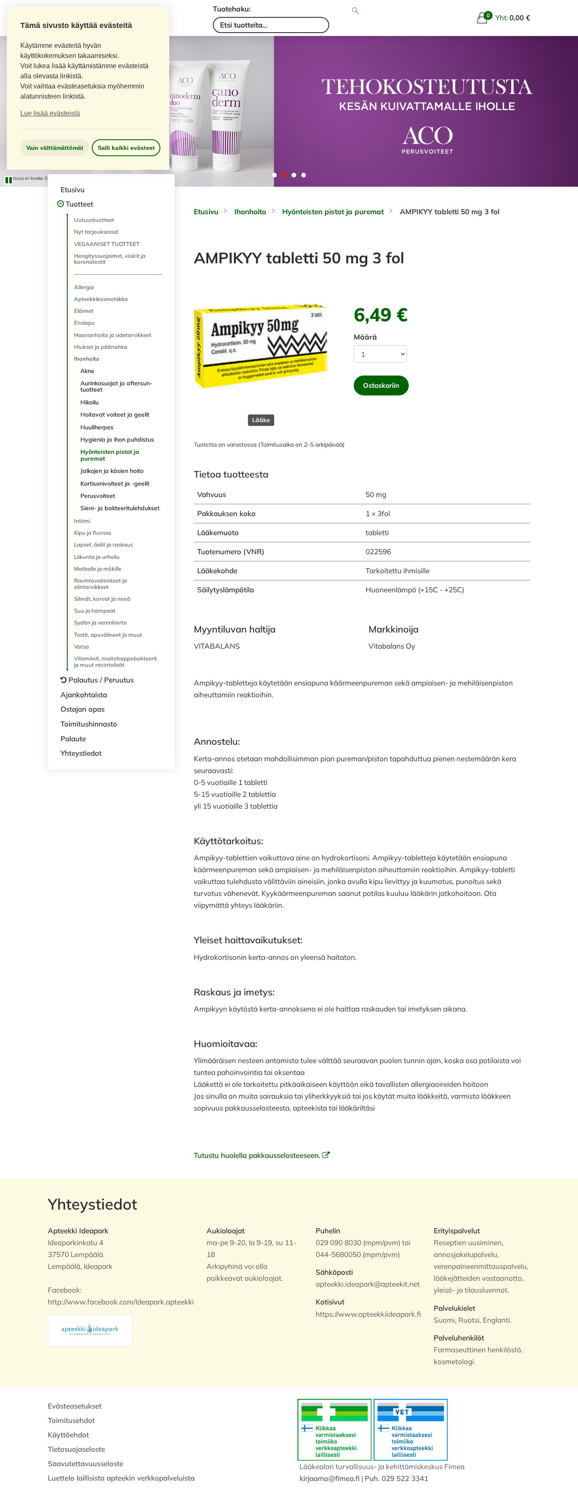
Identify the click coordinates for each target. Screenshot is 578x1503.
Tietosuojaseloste (76, 1449)
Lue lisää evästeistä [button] (50, 113)
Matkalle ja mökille (97, 568)
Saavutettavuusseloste (85, 1463)
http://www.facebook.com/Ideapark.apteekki (121, 1301)
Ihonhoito (86, 358)
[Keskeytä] (8, 180)
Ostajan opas (83, 709)
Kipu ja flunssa (92, 532)
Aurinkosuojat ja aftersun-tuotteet (116, 386)
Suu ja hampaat (95, 610)
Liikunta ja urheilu (97, 556)
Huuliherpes (96, 427)
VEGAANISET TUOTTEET (107, 243)
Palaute (73, 738)
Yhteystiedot (81, 753)
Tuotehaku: (231, 8)
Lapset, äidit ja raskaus (103, 544)
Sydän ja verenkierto (100, 622)
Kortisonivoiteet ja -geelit (114, 483)
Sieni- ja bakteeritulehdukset (120, 508)
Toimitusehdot (71, 1420)
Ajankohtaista (84, 694)
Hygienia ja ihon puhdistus (117, 439)
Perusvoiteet (97, 496)
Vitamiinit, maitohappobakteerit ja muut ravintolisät (115, 661)
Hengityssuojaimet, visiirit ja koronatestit (110, 258)
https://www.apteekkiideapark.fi (368, 1314)
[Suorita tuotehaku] (355, 11)
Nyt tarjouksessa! (96, 231)
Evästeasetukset (75, 1405)
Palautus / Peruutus (101, 679)
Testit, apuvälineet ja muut (108, 634)
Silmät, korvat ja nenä (102, 598)
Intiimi (82, 520)
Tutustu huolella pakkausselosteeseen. (258, 1155)
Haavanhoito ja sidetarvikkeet (112, 335)
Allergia (84, 287)
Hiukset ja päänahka (100, 346)
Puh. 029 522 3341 (396, 1478)
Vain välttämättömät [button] (54, 147)
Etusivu (73, 189)
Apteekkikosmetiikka (101, 299)
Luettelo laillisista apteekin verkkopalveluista (121, 1477)
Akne (87, 371)
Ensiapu (84, 322)
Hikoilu (89, 402)
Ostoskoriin (381, 385)
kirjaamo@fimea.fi (330, 1478)
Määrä (365, 336)
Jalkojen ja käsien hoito (111, 471)
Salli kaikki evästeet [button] (126, 147)
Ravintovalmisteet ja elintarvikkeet (100, 583)
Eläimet (84, 310)
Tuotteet (79, 203)
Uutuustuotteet (94, 219)
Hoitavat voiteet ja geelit (114, 414)
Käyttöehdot (68, 1434)
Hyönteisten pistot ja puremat (109, 455)
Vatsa (81, 646)
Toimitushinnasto (89, 723)
